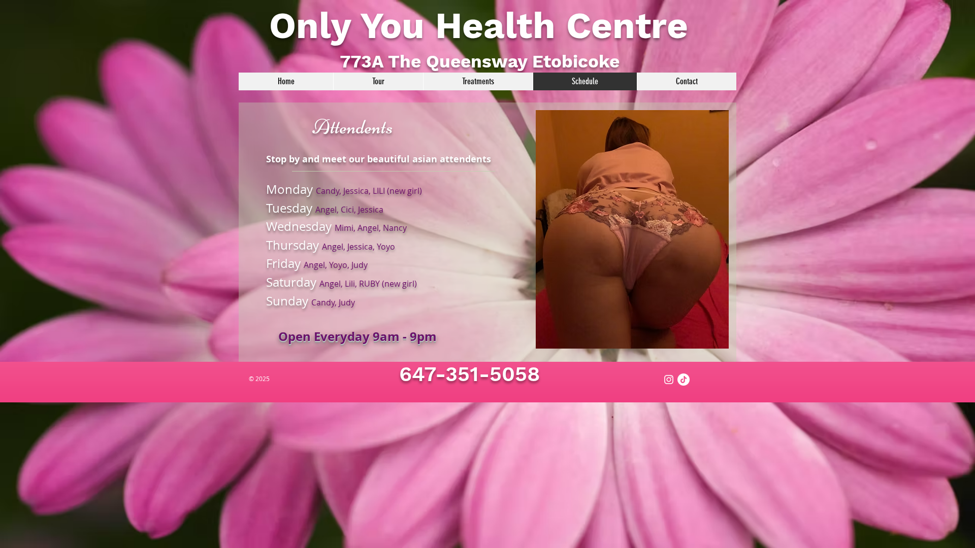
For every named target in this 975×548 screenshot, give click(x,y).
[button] (632, 229)
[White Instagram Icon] (669, 379)
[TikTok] (683, 379)
